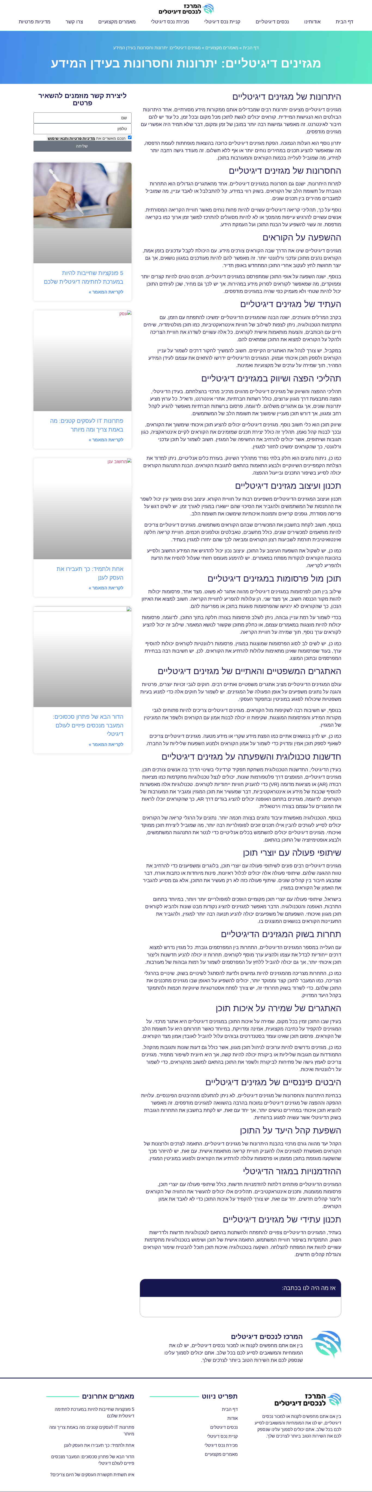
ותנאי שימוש (58, 138)
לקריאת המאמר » (106, 292)
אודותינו (312, 22)
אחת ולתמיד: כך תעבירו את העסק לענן (99, 1445)
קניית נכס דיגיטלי (222, 22)
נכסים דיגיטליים (272, 22)
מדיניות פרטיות (34, 22)
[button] (147, 1288)
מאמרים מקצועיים (117, 22)
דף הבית (344, 22)
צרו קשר (74, 22)
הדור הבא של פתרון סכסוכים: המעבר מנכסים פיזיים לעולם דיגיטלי (88, 725)
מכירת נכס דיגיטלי (170, 22)
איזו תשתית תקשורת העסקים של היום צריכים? (92, 1474)
